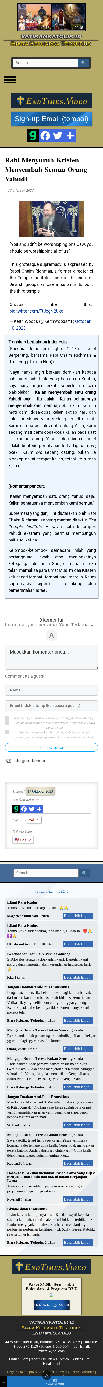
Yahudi (34, 819)
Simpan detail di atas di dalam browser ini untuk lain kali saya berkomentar (54, 725)
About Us (38, 1359)
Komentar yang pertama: (31, 624)
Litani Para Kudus (22, 902)
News (52, 1359)
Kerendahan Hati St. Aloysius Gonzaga (38, 954)
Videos (77, 1359)
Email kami (51, 1363)
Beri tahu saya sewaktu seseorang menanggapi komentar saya (54, 718)
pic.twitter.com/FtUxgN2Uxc (36, 311)
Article (64, 1359)
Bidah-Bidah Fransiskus (27, 1209)
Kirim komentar (51, 747)
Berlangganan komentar (29, 761)
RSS (89, 1359)
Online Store (18, 1359)
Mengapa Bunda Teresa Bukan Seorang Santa (45, 1030)
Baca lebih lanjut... (78, 916)
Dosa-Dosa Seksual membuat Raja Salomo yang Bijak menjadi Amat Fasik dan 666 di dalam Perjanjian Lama (51, 1177)
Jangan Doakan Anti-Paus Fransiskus (38, 987)
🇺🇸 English (23, 839)
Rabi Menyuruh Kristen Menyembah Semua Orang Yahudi (46, 169)
